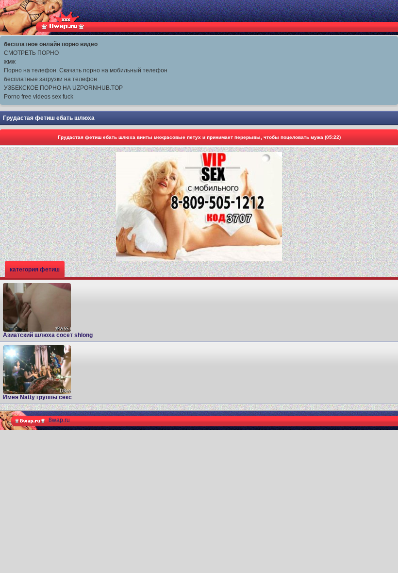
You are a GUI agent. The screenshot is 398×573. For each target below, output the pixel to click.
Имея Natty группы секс (37, 397)
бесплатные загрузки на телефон (50, 79)
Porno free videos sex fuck (38, 96)
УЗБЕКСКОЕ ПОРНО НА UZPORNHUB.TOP (63, 87)
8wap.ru (59, 420)
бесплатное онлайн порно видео (51, 44)
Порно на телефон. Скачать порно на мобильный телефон (85, 70)
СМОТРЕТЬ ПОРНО (31, 53)
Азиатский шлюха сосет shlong (48, 335)
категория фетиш (35, 269)
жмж (10, 61)
